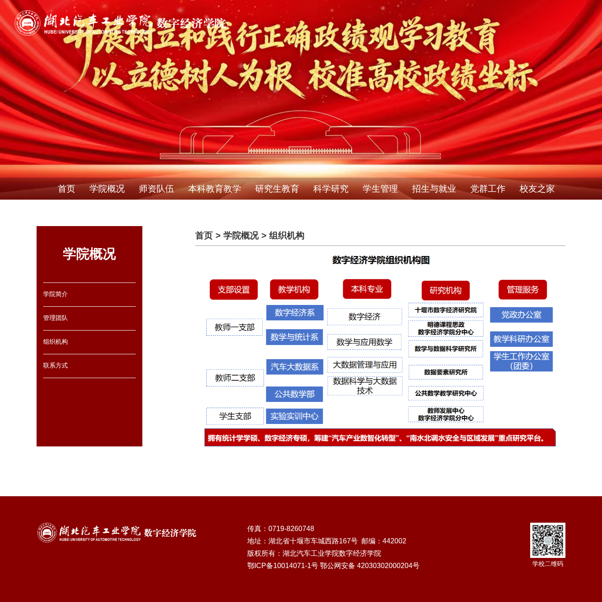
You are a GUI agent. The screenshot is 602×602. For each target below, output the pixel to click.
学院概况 (107, 188)
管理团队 (55, 317)
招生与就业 (434, 188)
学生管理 (380, 188)
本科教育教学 (214, 188)
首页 (66, 188)
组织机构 (55, 341)
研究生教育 (277, 188)
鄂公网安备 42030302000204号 (370, 565)
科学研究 (331, 188)
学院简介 (55, 293)
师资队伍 (156, 188)
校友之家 (537, 188)
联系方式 (55, 365)
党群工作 (487, 188)
